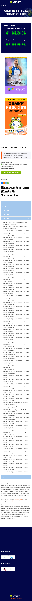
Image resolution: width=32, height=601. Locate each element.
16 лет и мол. (5, 214)
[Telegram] (6, 183)
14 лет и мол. (5, 210)
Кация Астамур (18, 499)
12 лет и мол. (5, 203)
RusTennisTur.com (18, 598)
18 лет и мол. (5, 218)
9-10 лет (4, 206)
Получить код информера (11, 172)
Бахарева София (10, 501)
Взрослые (4, 477)
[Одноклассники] (4, 183)
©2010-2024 (12, 598)
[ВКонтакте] (2, 183)
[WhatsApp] (8, 183)
